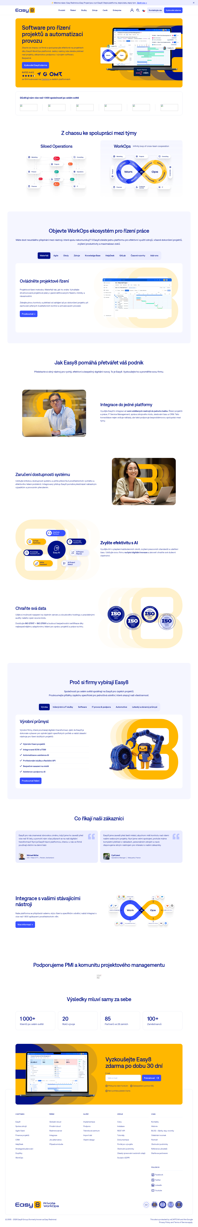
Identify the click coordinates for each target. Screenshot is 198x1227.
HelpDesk (19, 1144)
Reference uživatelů (159, 1149)
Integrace (53, 1135)
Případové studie (56, 1144)
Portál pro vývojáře (125, 1144)
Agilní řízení (20, 1131)
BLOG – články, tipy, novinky (162, 1131)
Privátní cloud (55, 1126)
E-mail (107, 1073)
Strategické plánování (24, 1149)
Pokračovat (149, 1078)
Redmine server (55, 1131)
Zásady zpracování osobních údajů (131, 1153)
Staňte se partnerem (159, 1153)
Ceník (105, 10)
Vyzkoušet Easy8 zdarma (35, 65)
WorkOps (19, 1158)
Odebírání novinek (158, 1135)
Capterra (45, 79)
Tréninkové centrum (91, 1131)
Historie (154, 1126)
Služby (84, 10)
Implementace (89, 1122)
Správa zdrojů (21, 1126)
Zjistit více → (142, 3)
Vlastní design (89, 1140)
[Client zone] (132, 10)
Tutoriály (120, 1135)
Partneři (154, 1140)
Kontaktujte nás (155, 10)
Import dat (87, 1135)
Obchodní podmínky (125, 1149)
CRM (17, 1140)
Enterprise (117, 10)
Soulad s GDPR (123, 1158)
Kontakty (155, 1122)
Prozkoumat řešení (30, 780)
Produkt (61, 10)
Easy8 (17, 1122)
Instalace (120, 1126)
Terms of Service (181, 1222)
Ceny (119, 1122)
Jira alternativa (55, 1140)
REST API (121, 1131)
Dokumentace (123, 1140)
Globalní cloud (55, 1122)
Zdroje (94, 10)
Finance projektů (22, 1135)
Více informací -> (25, 924)
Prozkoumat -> (28, 314)
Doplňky (18, 1153)
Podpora (86, 1126)
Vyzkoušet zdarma (173, 10)
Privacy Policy (164, 1222)
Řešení (73, 10)
